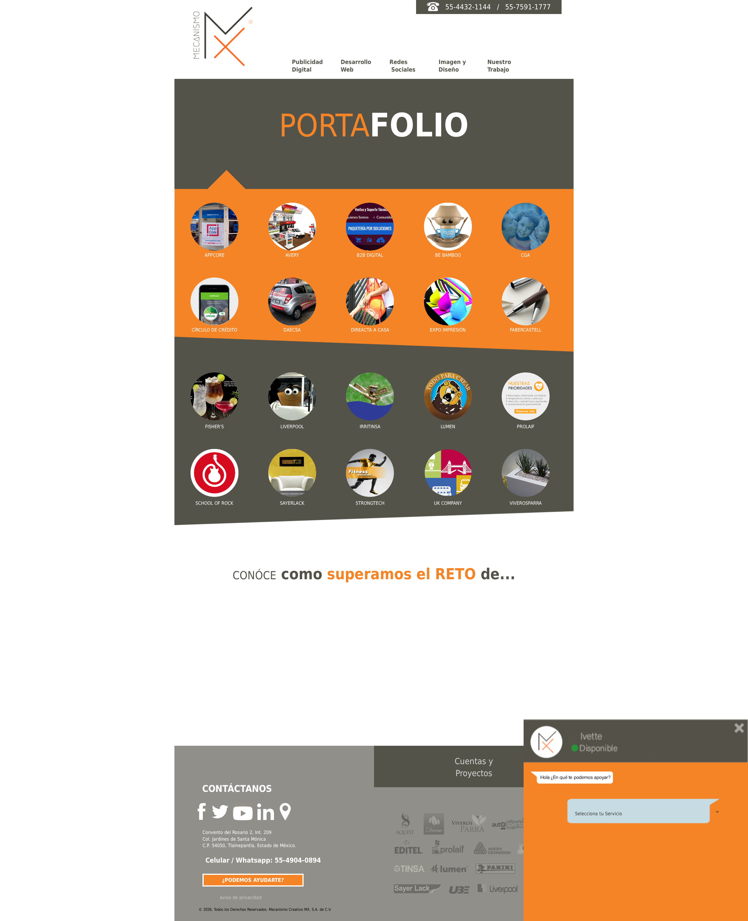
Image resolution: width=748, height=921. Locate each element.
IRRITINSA (370, 426)
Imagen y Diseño (452, 65)
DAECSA (292, 329)
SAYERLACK (292, 503)
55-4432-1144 (469, 7)
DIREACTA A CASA (370, 329)
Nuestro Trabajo (499, 65)
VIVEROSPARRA (526, 503)
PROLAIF (525, 426)
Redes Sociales (402, 65)
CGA (525, 255)
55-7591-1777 (526, 7)
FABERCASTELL (525, 329)
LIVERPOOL (292, 426)
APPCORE (214, 255)
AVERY (292, 255)
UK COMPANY (448, 503)
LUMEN (448, 426)
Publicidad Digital (307, 65)
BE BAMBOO (448, 255)
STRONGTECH (370, 503)
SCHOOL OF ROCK (214, 503)
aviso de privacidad (241, 897)
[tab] (310, 65)
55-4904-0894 (298, 860)
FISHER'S (214, 426)
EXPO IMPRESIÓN (448, 329)
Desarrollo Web (356, 65)
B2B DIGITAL (370, 255)
